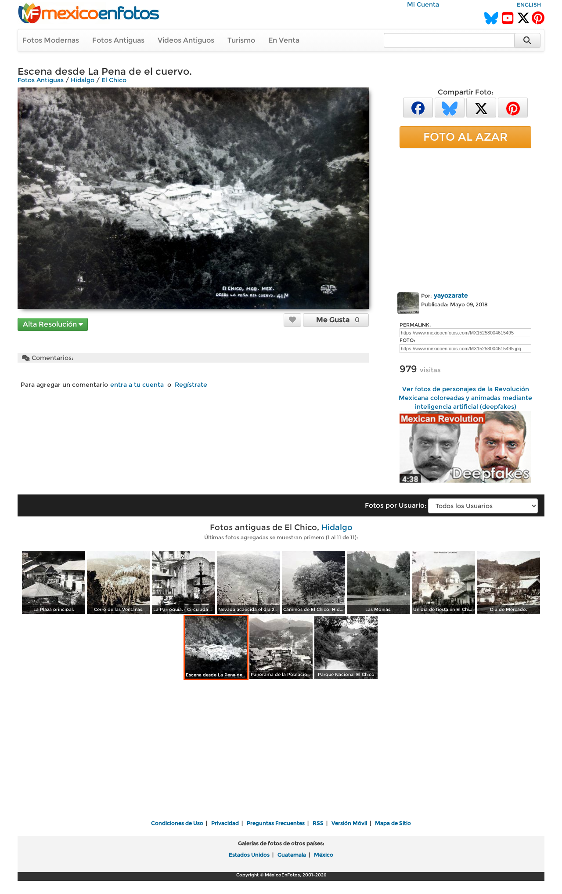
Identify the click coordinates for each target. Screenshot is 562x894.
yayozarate (451, 295)
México (323, 854)
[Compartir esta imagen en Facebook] (418, 107)
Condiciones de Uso (177, 823)
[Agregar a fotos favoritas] (292, 319)
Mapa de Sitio (393, 823)
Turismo (241, 40)
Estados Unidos (249, 854)
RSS (318, 823)
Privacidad (225, 823)
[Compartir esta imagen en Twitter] (481, 107)
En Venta (283, 40)
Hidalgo (82, 80)
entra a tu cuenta (137, 385)
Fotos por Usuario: (395, 505)
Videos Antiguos (186, 40)
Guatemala (291, 854)
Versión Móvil (349, 823)
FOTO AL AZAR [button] (465, 136)
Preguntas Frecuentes (276, 823)
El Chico (113, 80)
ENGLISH (529, 4)
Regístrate (191, 385)
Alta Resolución (51, 324)
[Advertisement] (465, 218)
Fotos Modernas (50, 40)
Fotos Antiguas (118, 40)
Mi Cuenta (423, 4)
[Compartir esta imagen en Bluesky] (450, 107)
